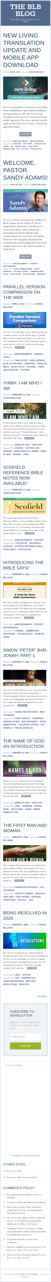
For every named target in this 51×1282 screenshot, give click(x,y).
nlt (18, 149)
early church (22, 718)
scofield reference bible (29, 546)
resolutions (10, 984)
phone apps (36, 149)
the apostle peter (28, 724)
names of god (10, 812)
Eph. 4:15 (21, 1258)
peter (43, 721)
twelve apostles (23, 727)
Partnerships (9, 266)
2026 (17, 977)
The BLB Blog (25, 10)
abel (17, 806)
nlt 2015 (25, 149)
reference (35, 543)
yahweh (17, 454)
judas (28, 809)
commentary (32, 630)
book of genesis (24, 893)
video (41, 366)
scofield (8, 546)
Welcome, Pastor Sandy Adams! (25, 170)
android (17, 143)
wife (31, 900)
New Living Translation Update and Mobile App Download (23, 50)
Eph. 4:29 (41, 1247)
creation (40, 893)
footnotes (21, 543)
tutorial (31, 366)
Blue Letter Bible (14, 1171)
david (6, 809)
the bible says (25, 633)
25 (27, 1258)
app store (27, 143)
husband (36, 896)
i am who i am (32, 448)
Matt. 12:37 (11, 1250)
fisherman (37, 718)
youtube (25, 369)
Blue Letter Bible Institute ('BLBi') (21, 1177)
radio (5, 274)
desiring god (29, 977)
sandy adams (29, 274)
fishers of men (11, 721)
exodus (19, 448)
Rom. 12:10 (11, 1258)
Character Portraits (26, 711)
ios (12, 146)
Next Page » (42, 996)
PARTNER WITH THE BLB (20, 1155)
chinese (19, 630)
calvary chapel (20, 271)
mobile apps (20, 146)
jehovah (7, 451)
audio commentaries (22, 269)
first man (8, 896)
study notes (24, 549)
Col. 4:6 (41, 1255)
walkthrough (10, 369)
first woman (22, 896)
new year (31, 981)
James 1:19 (22, 1250)
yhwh (26, 454)
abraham (27, 806)
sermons (41, 274)
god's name (17, 809)
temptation (9, 900)
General (38, 354)
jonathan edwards (13, 981)
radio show (15, 274)
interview (30, 363)
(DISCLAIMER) (34, 1155)
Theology (37, 444)
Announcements (20, 141)
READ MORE (25, 134)
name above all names (26, 451)
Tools (6, 357)
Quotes (26, 974)
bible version (37, 360)
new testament (29, 721)
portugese (9, 633)
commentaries (37, 271)
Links (17, 974)
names (36, 809)
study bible (9, 549)
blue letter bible (13, 363)
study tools (17, 366)
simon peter (9, 724)
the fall (22, 900)
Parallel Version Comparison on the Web (24, 292)
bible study (21, 360)
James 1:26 (32, 1250)
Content (34, 263)
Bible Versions (37, 141)
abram (37, 806)
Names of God (22, 444)
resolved (24, 984)
